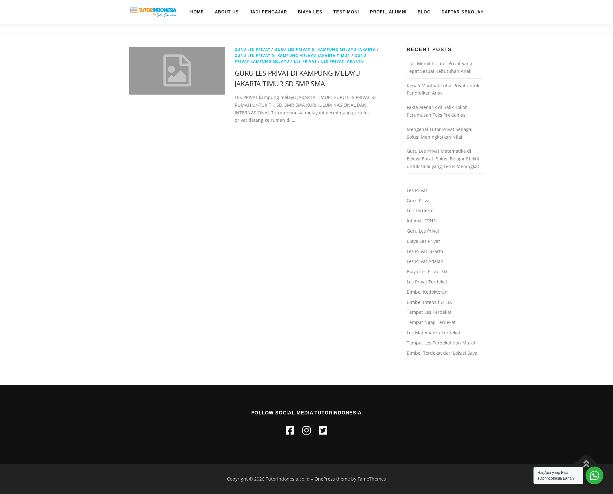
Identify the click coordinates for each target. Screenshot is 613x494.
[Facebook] (290, 430)
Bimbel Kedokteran (427, 292)
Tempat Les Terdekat (429, 312)
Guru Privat (419, 200)
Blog (424, 12)
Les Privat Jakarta (425, 251)
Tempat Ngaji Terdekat (431, 322)
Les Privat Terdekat (427, 282)
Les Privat (305, 61)
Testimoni (346, 12)
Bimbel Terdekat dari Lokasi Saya (442, 353)
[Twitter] (323, 430)
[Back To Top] (586, 463)
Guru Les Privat (252, 49)
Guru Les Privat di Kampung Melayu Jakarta (325, 49)
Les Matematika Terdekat (433, 332)
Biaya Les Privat (423, 241)
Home (197, 12)
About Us (227, 12)
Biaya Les (310, 12)
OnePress (324, 479)
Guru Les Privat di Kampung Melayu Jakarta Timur (292, 55)
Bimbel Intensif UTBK (429, 302)
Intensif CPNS (421, 221)
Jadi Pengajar (268, 12)
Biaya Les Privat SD (427, 271)
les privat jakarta (342, 61)
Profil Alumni (388, 12)
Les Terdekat (420, 210)
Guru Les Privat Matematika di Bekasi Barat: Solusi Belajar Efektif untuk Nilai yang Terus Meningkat (443, 158)
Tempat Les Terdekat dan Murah (442, 343)
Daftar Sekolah (463, 12)
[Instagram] (306, 430)
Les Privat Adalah (425, 261)
